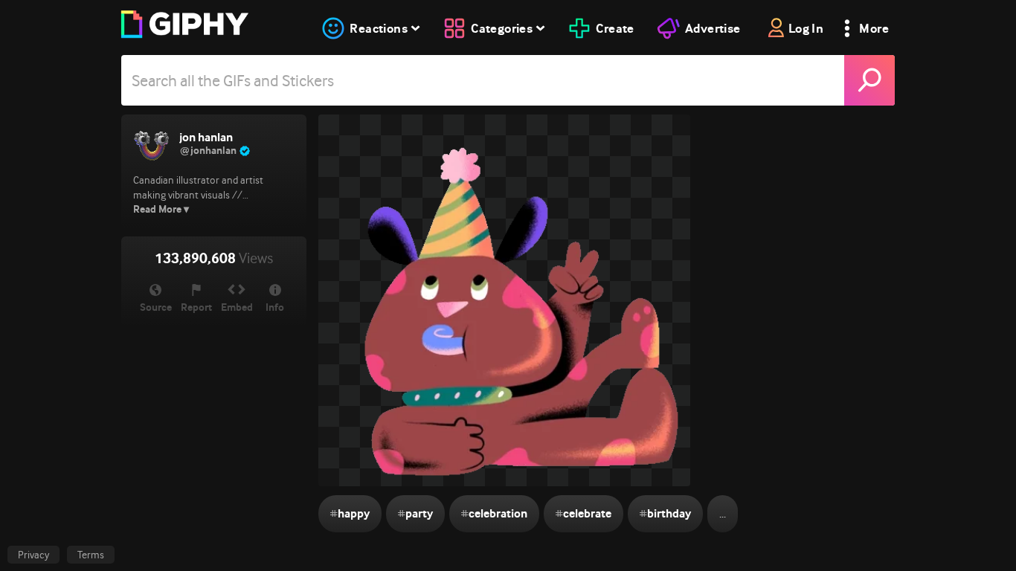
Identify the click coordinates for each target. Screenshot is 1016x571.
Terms (90, 555)
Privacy (33, 555)
